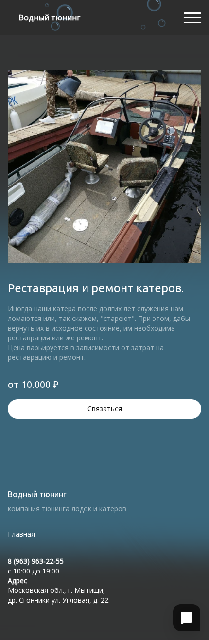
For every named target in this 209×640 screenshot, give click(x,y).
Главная (21, 534)
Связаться (104, 408)
